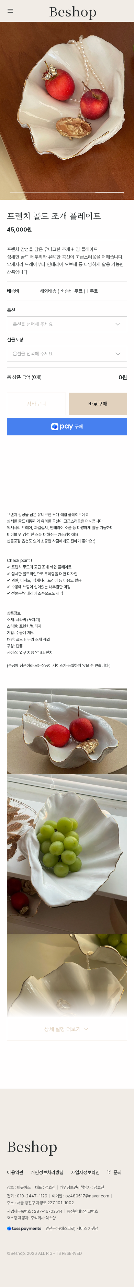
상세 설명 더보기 (62, 1029)
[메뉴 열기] (12, 11)
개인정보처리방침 (47, 1172)
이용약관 (15, 1172)
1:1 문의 (114, 1172)
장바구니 (36, 404)
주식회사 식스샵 (43, 1218)
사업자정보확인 (85, 1172)
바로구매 (98, 404)
